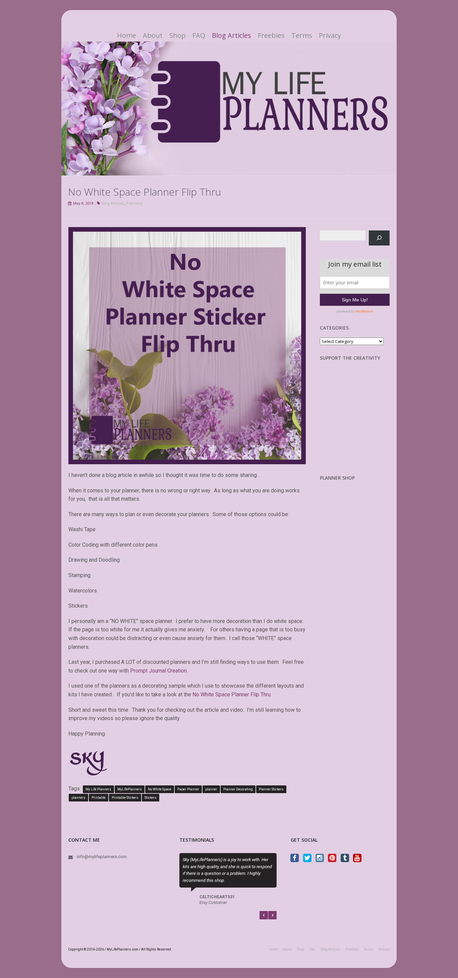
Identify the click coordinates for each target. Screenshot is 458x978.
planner (211, 789)
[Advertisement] (355, 423)
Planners (134, 203)
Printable (99, 797)
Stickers (151, 797)
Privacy (330, 35)
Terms (301, 35)
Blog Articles (231, 35)
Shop (177, 35)
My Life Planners (98, 789)
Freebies (271, 35)
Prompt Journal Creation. (159, 671)
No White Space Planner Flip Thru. (232, 694)
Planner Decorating (238, 789)
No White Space (159, 789)
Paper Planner (188, 789)
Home (126, 35)
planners (78, 797)
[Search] (379, 238)
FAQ (198, 35)
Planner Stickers (271, 789)
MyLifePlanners (129, 789)
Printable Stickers (125, 797)
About (153, 35)
